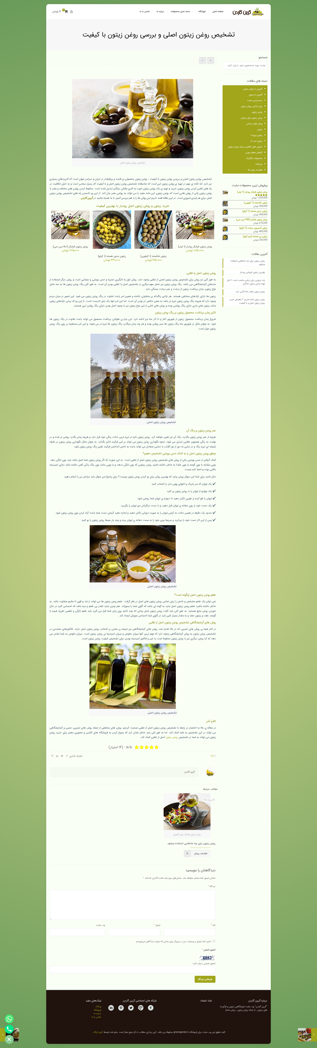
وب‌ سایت (100, 925)
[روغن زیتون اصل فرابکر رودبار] (248, 11)
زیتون (260, 129)
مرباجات (259, 164)
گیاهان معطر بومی (254, 152)
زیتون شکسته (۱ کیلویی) (153, 256)
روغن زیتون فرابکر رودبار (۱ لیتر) (195, 246)
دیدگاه (211, 886)
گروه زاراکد (98, 1032)
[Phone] (9, 1029)
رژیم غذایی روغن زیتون (252, 106)
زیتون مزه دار (256, 141)
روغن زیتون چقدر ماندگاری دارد (250, 291)
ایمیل (157, 925)
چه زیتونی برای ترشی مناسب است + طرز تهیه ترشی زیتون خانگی (246, 282)
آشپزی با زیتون (256, 94)
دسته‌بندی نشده (255, 100)
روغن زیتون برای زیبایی (252, 118)
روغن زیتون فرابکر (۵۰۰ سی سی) (70, 246)
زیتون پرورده (257, 135)
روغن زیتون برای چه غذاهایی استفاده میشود (191, 843)
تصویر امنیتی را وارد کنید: (203, 963)
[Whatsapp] (9, 1018)
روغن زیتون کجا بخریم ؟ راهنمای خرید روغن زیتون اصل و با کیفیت (247, 301)
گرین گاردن (87, 198)
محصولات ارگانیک (254, 158)
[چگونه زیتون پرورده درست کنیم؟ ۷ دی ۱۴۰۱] (307, 1034)
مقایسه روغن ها (255, 170)
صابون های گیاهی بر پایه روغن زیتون (245, 147)
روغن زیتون (172, 737)
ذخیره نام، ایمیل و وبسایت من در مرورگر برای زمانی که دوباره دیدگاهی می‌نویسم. (173, 941)
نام (213, 925)
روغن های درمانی (254, 123)
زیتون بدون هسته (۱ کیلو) (112, 256)
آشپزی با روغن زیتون (253, 89)
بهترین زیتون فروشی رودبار (252, 272)
